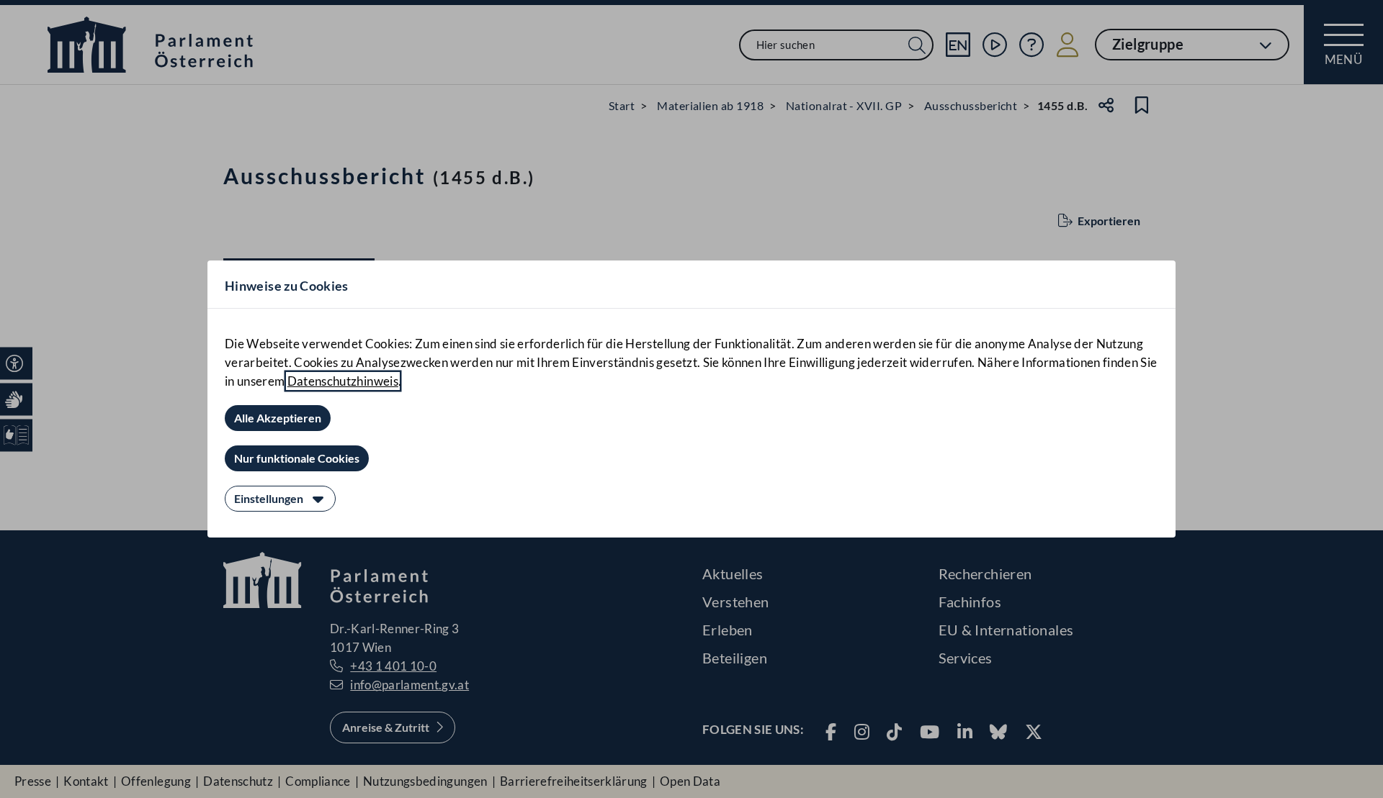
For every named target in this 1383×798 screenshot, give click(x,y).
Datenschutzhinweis (342, 381)
